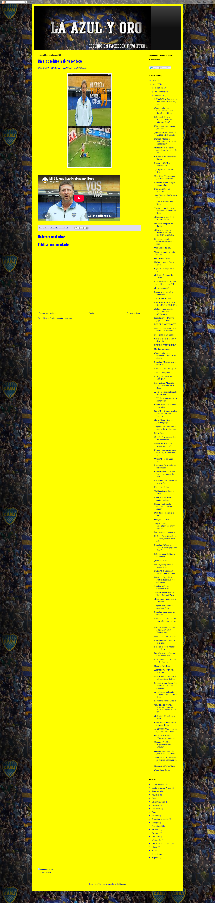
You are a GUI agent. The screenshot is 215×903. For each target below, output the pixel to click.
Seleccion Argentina (160, 819)
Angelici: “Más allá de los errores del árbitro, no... (165, 427)
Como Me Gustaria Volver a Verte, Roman (165, 723)
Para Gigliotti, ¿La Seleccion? (162, 190)
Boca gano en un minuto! (164, 334)
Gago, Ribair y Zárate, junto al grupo (163, 421)
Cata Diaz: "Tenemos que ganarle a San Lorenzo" (165, 177)
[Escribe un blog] (78, 228)
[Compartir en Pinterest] (87, 228)
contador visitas (44, 872)
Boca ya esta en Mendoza (164, 532)
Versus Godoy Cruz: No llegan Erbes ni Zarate (164, 593)
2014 (154, 80)
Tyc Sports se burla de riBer (163, 170)
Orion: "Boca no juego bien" (163, 460)
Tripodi (155, 857)
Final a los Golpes (161, 487)
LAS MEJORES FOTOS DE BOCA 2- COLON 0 (165, 303)
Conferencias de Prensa (161, 787)
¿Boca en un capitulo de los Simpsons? (165, 600)
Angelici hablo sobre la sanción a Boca (163, 606)
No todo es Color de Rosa (165, 636)
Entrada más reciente (47, 313)
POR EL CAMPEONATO (165, 324)
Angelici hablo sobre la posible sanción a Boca (164, 752)
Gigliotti (155, 836)
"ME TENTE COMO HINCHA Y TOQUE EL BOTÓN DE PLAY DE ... (165, 708)
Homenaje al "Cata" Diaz (164, 766)
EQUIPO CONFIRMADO (165, 345)
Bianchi (155, 798)
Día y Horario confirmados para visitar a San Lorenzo (165, 413)
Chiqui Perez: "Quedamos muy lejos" (165, 405)
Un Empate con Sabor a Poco (164, 492)
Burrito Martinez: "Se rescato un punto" (163, 444)
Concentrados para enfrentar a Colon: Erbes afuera (165, 356)
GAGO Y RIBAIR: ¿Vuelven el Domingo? (164, 736)
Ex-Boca (155, 829)
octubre (158, 95)
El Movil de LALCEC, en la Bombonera (165, 660)
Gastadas (155, 833)
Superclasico (157, 854)
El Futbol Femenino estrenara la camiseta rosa (163, 241)
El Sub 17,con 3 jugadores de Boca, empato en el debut (165, 538)
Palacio (155, 815)
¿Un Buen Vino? (161, 560)
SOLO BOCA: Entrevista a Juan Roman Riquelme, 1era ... (165, 101)
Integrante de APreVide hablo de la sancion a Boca (164, 385)
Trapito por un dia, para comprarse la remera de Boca (165, 211)
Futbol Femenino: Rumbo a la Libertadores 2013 (165, 282)
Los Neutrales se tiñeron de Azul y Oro (165, 481)
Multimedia (156, 840)
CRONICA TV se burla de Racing (165, 157)
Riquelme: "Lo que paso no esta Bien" (165, 363)
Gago (154, 812)
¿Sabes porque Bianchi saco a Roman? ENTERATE (163, 311)
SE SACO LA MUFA (163, 298)
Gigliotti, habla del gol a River (164, 717)
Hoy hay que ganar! (162, 349)
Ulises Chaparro (158, 801)
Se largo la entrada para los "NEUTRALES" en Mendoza (165, 685)
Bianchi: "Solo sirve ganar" (165, 368)
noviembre (159, 91)
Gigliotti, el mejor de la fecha (164, 269)
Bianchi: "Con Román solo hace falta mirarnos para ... (165, 621)
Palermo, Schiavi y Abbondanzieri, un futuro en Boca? (163, 119)
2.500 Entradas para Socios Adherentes (165, 399)
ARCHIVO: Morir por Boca (163, 202)
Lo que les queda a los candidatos (163, 293)
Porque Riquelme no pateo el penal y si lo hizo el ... (165, 452)
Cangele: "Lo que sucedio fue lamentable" (165, 438)
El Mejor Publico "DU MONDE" (163, 377)
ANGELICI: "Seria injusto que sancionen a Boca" (165, 730)
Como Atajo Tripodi (162, 770)
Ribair (154, 847)
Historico (155, 805)
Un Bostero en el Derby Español (164, 263)
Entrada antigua (133, 313)
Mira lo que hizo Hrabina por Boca (164, 127)
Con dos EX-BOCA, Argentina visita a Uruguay (162, 744)
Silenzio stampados (162, 372)
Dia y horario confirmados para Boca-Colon (165, 654)
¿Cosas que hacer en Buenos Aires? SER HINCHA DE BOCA (164, 232)
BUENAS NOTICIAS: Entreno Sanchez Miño (164, 572)
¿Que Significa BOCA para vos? (165, 196)
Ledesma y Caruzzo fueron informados (165, 466)
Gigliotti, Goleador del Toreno (163, 276)
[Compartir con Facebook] (84, 228)
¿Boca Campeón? (161, 288)
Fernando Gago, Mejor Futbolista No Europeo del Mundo (164, 580)
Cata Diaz (156, 808)
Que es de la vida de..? (161, 843)
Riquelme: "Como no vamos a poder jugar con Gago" (165, 547)
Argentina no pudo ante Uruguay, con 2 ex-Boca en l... (165, 694)
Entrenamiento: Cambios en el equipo (164, 641)
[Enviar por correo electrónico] (75, 228)
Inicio (91, 313)
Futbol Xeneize (158, 784)
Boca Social (157, 826)
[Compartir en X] (81, 228)
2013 (154, 84)
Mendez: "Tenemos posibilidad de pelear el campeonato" (165, 141)
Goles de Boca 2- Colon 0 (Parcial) (165, 340)
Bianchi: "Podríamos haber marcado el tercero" (165, 329)
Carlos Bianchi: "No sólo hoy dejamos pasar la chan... (164, 474)
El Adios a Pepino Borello (165, 700)
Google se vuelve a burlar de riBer (165, 253)
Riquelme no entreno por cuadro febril (164, 183)
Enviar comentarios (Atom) (61, 318)
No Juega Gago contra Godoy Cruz (163, 565)
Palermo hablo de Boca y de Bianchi (164, 555)
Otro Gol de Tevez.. (162, 247)
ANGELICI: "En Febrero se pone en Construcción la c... (165, 760)
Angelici (155, 794)
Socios (154, 850)
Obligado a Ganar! (162, 519)
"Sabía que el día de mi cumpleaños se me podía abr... (165, 150)
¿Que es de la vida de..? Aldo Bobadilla (164, 218)
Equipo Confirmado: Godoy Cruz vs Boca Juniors (163, 506)
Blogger (122, 884)
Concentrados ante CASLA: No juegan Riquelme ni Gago (163, 110)
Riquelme (156, 791)
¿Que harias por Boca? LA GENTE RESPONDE (165, 133)
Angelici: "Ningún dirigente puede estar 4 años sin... (164, 526)
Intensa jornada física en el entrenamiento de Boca (165, 677)
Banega (155, 822)
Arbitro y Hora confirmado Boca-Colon (165, 393)
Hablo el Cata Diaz (162, 666)
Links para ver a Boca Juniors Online (163, 498)
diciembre (159, 87)
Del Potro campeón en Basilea (163, 224)
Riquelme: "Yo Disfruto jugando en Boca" (164, 319)
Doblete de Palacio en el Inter (164, 514)
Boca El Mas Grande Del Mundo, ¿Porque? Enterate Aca (164, 630)
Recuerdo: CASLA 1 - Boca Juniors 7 (163, 164)
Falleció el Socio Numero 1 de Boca (165, 648)
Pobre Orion (159, 433)
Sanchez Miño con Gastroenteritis (162, 587)
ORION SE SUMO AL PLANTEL (164, 671)
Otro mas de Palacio (162, 258)
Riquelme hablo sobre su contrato (164, 613)
